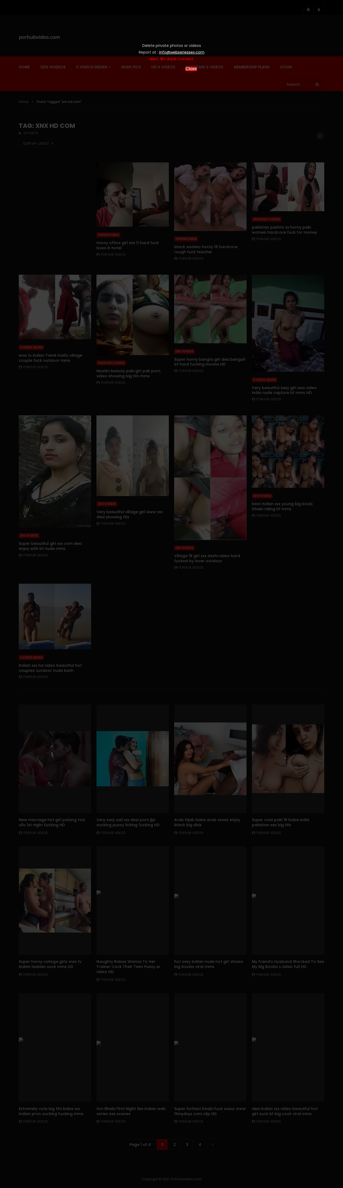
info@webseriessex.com (181, 52)
